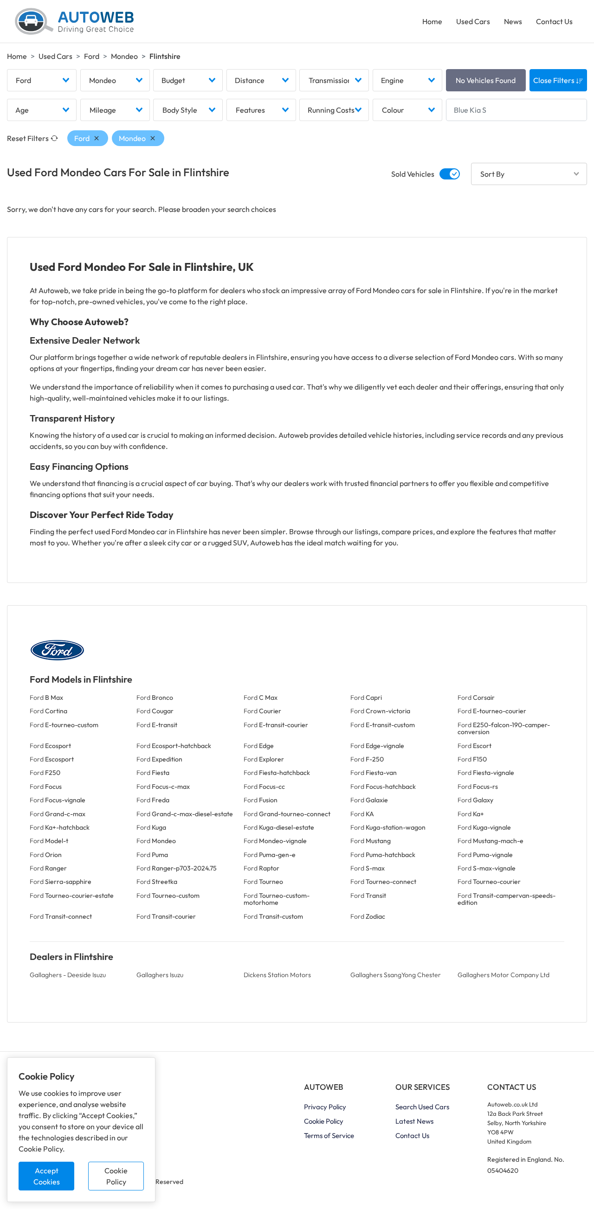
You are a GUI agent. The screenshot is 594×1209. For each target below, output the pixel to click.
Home (432, 21)
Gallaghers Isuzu (159, 975)
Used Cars (473, 21)
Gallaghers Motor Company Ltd (503, 975)
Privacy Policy (325, 1106)
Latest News (414, 1121)
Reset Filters (28, 138)
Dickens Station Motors (277, 975)
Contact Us (554, 21)
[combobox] (42, 80)
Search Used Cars (422, 1106)
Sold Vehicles (412, 174)
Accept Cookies (46, 1176)
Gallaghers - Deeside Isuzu (68, 975)
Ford (91, 56)
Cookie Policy (116, 1176)
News (513, 21)
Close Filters (554, 80)
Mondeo (124, 56)
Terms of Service (329, 1135)
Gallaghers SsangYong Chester (395, 975)
